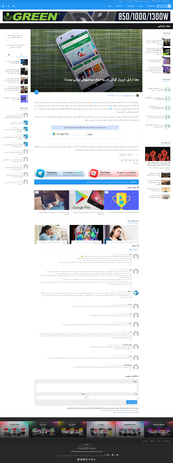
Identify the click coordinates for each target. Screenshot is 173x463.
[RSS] (94, 459)
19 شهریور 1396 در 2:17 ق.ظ (120, 270)
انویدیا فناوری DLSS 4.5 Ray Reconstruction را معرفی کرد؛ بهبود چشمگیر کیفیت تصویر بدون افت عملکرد (153, 51)
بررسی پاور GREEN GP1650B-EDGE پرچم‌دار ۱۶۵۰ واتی (156, 90)
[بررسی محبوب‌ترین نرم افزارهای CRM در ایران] (24, 98)
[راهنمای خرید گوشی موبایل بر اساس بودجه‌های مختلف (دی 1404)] (101, 429)
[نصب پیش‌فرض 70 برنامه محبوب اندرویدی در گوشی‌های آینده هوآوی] (86, 200)
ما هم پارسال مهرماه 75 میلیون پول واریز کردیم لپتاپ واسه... (13, 168)
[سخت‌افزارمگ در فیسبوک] (84, 459)
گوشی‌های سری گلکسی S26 (142, 1)
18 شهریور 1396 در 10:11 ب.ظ (118, 291)
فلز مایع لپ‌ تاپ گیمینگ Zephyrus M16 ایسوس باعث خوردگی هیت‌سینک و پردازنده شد (105, 182)
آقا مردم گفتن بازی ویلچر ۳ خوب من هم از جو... (13, 153)
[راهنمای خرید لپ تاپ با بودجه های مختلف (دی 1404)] (43, 429)
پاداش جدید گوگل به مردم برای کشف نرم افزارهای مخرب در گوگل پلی (53, 213)
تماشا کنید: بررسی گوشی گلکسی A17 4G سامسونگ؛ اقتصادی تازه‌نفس (154, 117)
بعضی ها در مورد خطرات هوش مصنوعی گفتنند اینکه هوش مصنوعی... (12, 117)
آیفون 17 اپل (129, 1)
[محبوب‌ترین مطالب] (9, 55)
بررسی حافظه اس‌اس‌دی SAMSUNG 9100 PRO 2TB (154, 99)
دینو (115, 1)
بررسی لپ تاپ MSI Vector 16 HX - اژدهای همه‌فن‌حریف (155, 126)
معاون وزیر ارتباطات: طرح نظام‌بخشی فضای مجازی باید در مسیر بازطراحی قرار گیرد (11, 80)
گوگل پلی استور (123, 155)
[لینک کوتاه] (108, 96)
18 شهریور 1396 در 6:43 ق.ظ (114, 345)
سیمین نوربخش (128, 96)
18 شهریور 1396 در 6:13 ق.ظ (120, 356)
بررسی (141, 6)
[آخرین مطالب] (21, 55)
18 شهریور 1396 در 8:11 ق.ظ (121, 314)
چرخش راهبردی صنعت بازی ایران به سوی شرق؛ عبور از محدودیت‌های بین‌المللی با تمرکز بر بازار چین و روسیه (154, 70)
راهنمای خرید (130, 6)
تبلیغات (152, 441)
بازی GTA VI (165, 1)
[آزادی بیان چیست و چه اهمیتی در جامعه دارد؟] (165, 196)
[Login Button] (3, 6)
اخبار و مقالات (151, 6)
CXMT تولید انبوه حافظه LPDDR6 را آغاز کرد (13, 62)
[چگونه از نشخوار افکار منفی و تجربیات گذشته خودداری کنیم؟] (52, 234)
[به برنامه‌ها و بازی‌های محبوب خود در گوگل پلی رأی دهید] (121, 200)
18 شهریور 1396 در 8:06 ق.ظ (120, 323)
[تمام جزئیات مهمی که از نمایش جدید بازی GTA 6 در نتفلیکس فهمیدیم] (166, 42)
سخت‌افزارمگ (166, 441)
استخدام (145, 441)
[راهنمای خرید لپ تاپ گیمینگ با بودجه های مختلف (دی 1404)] (14, 429)
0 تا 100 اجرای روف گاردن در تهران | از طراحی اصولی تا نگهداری (153, 182)
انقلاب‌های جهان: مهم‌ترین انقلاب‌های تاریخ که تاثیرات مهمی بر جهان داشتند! (158, 164)
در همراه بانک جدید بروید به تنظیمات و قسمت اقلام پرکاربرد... (12, 161)
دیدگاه (133, 250)
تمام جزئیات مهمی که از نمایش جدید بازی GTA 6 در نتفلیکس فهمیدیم (154, 42)
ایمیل (83, 394)
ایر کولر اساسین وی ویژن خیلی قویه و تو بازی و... (13, 138)
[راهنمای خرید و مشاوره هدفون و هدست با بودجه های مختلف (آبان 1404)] (158, 429)
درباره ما (158, 441)
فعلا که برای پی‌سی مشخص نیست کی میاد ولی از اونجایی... (12, 146)
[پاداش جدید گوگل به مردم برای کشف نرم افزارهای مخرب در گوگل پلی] (51, 200)
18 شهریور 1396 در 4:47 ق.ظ (114, 365)
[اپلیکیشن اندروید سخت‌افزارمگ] (92, 459)
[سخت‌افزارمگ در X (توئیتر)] (81, 459)
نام (136, 394)
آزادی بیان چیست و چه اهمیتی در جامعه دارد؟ (154, 197)
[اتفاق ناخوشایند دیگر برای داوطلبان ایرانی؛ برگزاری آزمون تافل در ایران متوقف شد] (24, 71)
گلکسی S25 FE (156, 1)
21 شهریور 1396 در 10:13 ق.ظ (119, 255)
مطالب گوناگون (164, 26)
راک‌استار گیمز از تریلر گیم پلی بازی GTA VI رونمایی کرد (154, 61)
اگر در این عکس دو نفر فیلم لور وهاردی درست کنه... (14, 176)
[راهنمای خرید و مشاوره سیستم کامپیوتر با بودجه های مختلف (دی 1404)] (130, 429)
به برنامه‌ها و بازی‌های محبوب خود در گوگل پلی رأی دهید (124, 212)
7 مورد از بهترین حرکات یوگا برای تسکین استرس (153, 190)
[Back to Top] (86, 444)
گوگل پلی (130, 155)
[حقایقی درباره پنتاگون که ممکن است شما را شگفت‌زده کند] (165, 175)
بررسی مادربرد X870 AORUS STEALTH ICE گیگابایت (156, 108)
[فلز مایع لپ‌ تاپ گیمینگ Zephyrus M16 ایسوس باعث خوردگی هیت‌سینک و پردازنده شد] (24, 89)
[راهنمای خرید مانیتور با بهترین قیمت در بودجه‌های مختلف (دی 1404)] (72, 429)
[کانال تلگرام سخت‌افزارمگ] (89, 459)
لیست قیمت (119, 6)
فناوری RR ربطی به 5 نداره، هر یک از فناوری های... (13, 130)
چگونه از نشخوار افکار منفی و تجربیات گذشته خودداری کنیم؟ (52, 243)
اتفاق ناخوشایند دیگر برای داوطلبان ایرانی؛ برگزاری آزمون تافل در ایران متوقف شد (12, 71)
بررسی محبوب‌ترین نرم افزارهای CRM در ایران (11, 99)
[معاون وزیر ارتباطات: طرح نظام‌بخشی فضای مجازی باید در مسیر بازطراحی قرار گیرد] (24, 80)
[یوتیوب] (113, 173)
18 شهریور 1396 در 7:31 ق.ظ (121, 332)
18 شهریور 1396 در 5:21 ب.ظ (118, 305)
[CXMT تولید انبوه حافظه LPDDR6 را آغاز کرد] (24, 62)
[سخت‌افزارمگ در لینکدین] (78, 459)
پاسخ (131, 265)
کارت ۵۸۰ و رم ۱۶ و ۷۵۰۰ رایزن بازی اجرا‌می (13, 183)
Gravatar (122, 412)
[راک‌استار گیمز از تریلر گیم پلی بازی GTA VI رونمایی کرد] (166, 60)
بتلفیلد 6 (121, 1)
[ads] (86, 16)
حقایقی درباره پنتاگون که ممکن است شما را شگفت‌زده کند (153, 175)
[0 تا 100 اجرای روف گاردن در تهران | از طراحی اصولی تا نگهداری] (165, 182)
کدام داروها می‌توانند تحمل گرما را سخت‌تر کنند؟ (123, 242)
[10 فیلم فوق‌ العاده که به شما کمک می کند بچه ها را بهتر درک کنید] (87, 234)
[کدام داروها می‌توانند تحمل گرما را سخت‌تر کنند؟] (121, 234)
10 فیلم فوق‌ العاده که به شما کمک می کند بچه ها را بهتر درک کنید (87, 243)
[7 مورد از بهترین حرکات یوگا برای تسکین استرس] (165, 189)
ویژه (109, 6)
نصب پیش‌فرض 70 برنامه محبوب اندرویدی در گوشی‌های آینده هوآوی (89, 213)
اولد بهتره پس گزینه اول (16, 123)
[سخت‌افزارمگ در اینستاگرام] (86, 459)
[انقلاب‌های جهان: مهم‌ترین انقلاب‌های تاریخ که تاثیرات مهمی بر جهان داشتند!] (157, 154)
